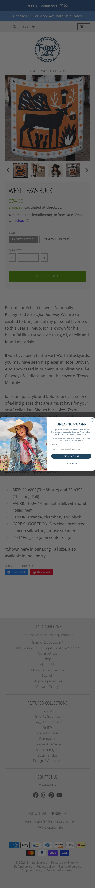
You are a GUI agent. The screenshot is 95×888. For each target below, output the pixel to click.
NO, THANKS (71, 463)
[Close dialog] (92, 419)
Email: (54, 445)
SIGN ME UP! (71, 456)
